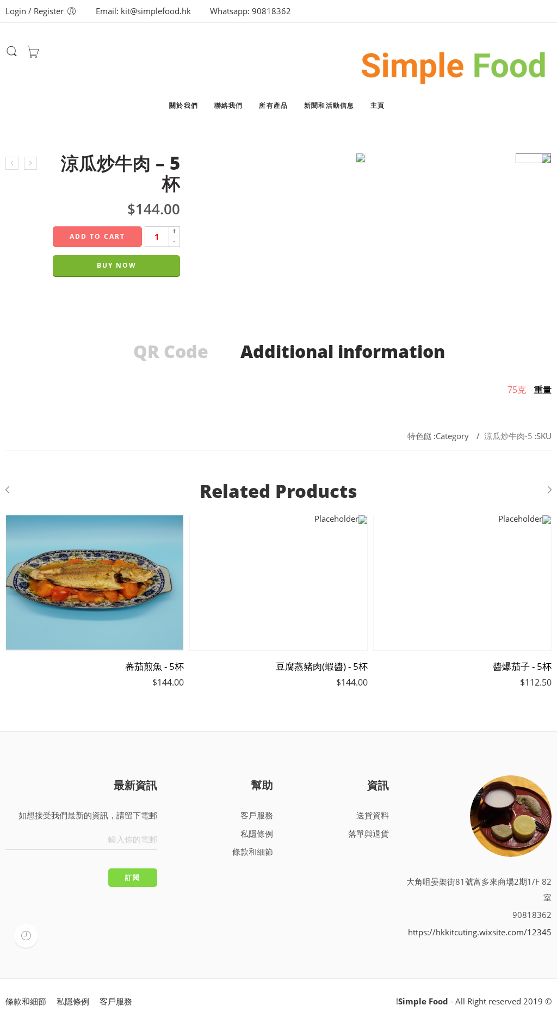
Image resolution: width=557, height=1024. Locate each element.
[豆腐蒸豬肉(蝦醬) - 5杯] (278, 583)
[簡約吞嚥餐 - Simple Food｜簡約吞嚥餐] (454, 63)
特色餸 (419, 436)
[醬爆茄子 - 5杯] (462, 583)
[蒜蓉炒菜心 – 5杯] (11, 163)
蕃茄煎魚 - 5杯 (154, 667)
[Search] (11, 55)
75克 (517, 390)
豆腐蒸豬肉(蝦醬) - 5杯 (322, 667)
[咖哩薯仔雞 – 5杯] (30, 163)
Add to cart (97, 236)
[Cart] (33, 55)
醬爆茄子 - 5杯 (522, 667)
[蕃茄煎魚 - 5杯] (94, 583)
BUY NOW (117, 265)
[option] (533, 158)
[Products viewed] (26, 935)
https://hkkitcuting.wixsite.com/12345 (480, 932)
